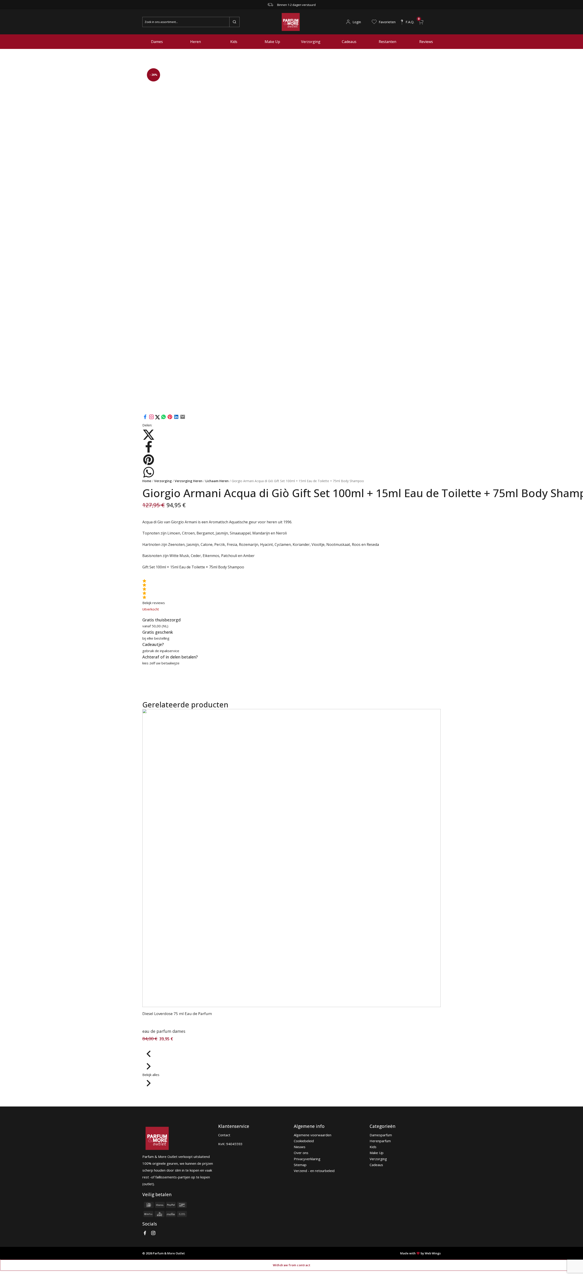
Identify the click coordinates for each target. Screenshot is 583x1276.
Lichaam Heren (217, 481)
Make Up (272, 41)
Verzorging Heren (188, 481)
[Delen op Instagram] (152, 418)
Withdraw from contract (291, 1265)
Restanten (387, 41)
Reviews (426, 41)
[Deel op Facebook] (145, 418)
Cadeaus (349, 41)
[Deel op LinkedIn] (176, 418)
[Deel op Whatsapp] (163, 418)
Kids (233, 41)
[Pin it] (170, 418)
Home (146, 481)
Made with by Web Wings (420, 1253)
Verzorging (310, 41)
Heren (195, 41)
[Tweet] (158, 418)
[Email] (182, 418)
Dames (157, 41)
